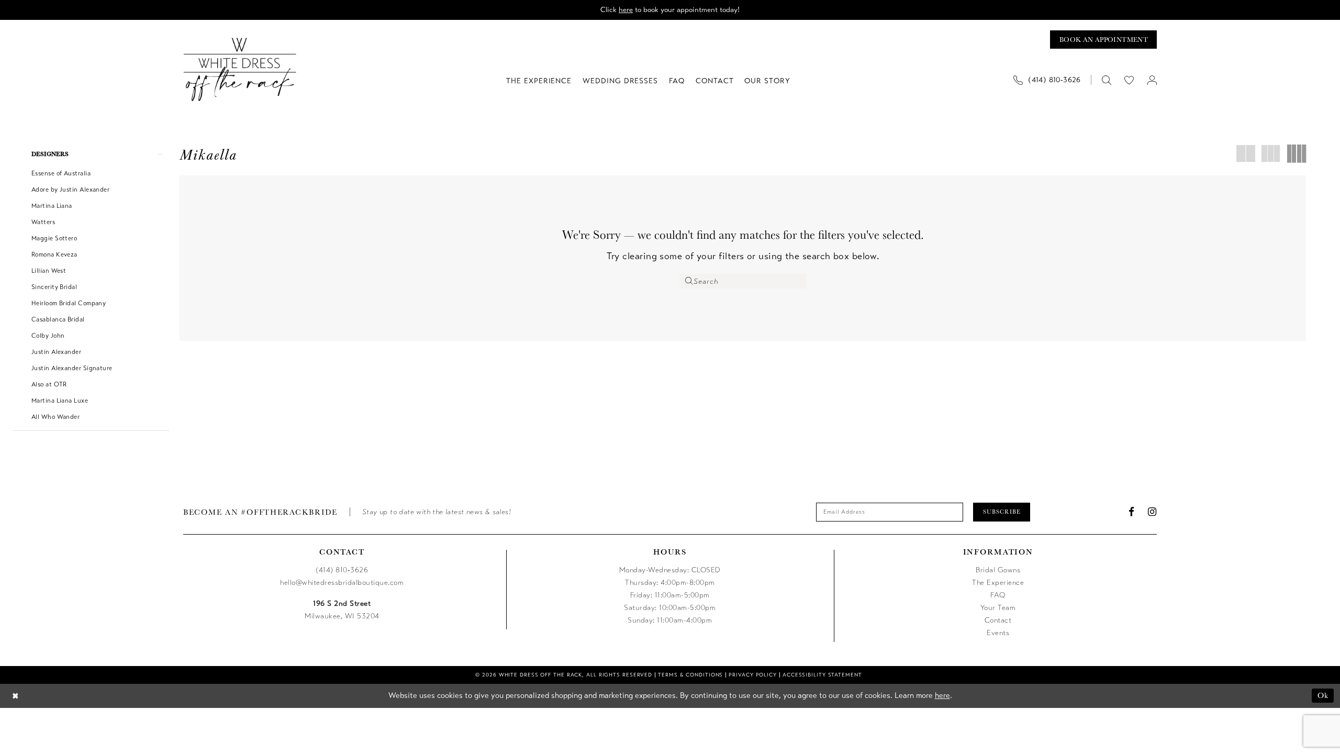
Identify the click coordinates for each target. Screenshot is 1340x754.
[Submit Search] (689, 281)
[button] (1152, 80)
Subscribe (1002, 511)
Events (998, 632)
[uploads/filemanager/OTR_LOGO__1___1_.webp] (240, 69)
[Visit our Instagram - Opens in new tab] (1152, 512)
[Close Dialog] (15, 695)
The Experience (998, 582)
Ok (1322, 695)
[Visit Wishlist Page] (1129, 80)
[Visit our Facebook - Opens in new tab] (1132, 512)
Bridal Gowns (998, 570)
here (626, 9)
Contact (998, 620)
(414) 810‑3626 (342, 570)
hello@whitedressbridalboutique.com (342, 582)
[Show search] (1106, 80)
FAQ (998, 595)
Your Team (998, 607)
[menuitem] (1051, 80)
